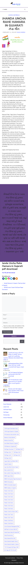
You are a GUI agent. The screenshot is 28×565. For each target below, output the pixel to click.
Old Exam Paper (7, 409)
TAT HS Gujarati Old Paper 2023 (11, 547)
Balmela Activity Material (9, 437)
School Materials (14, 15)
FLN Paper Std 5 (17, 452)
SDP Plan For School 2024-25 (10, 529)
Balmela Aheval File (8, 440)
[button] (25, 9)
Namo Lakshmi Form (8, 470)
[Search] (22, 341)
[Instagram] (8, 278)
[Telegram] (11, 278)
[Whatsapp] (6, 278)
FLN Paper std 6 (7, 455)
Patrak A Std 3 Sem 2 (9, 493)
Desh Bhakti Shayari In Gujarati (11, 443)
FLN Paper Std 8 (7, 458)
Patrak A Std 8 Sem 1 (9, 520)
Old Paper (6, 412)
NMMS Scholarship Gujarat (10, 485)
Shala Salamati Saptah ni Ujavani (11, 544)
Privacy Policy (20, 558)
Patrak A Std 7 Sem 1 (9, 514)
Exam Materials (7, 404)
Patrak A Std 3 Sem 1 (9, 491)
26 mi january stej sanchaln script (11, 434)
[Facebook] (3, 278)
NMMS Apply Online (8, 476)
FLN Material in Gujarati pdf (10, 446)
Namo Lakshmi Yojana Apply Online (12, 473)
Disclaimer (14, 560)
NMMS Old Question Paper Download (12, 479)
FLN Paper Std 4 (7, 452)
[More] (16, 278)
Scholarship (6, 415)
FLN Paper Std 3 (19, 449)
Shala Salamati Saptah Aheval (11, 541)
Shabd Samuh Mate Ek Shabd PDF (11, 532)
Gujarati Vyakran (8, 464)
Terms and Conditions (10, 558)
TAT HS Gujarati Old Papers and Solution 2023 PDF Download (15, 374)
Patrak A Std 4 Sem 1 (9, 496)
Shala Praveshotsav (8, 535)
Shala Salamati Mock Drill (9, 538)
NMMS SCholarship (8, 482)
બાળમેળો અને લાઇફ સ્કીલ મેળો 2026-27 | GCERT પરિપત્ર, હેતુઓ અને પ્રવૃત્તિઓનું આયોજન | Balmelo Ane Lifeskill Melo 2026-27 (13, 356)
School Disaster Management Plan (11, 526)
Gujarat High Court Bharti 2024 (11, 461)
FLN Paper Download (8, 449)
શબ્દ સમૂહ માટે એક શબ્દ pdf (10, 550)
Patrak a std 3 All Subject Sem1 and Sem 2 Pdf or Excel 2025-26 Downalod (15, 390)
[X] (14, 278)
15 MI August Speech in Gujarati (11, 431)
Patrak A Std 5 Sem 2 (9, 505)
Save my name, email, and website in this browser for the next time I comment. (14, 326)
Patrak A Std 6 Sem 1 (9, 508)
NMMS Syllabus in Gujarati (10, 488)
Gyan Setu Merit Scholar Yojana (11, 467)
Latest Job (6, 407)
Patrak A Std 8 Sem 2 (9, 523)
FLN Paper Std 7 (17, 455)
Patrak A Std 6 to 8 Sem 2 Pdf (10, 511)
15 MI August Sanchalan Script (11, 428)
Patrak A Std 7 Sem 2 (9, 517)
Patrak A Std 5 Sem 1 (9, 502)
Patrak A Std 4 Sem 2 (9, 499)
